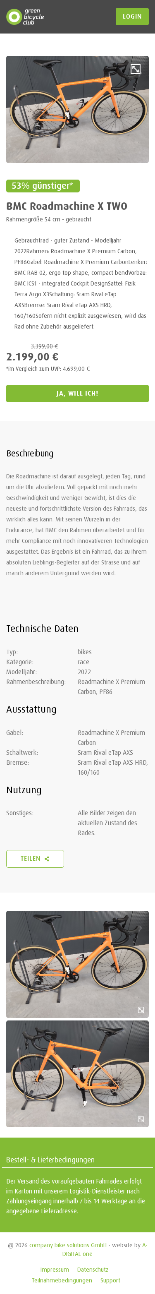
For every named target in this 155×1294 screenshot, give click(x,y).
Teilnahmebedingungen (62, 1280)
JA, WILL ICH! (77, 393)
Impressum (55, 1269)
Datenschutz (92, 1269)
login (132, 16)
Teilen (32, 858)
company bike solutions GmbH (68, 1245)
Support (110, 1280)
